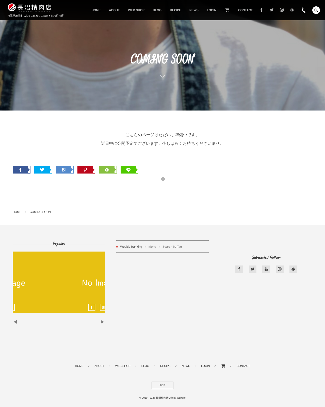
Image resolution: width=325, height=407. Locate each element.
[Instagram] (282, 10)
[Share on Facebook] (261, 10)
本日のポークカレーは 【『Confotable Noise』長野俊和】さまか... (59, 280)
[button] (316, 10)
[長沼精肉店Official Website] (30, 7)
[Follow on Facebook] (239, 269)
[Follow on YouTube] (266, 269)
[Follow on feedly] (292, 10)
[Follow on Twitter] (271, 10)
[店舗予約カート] (227, 10)
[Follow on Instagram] (280, 269)
